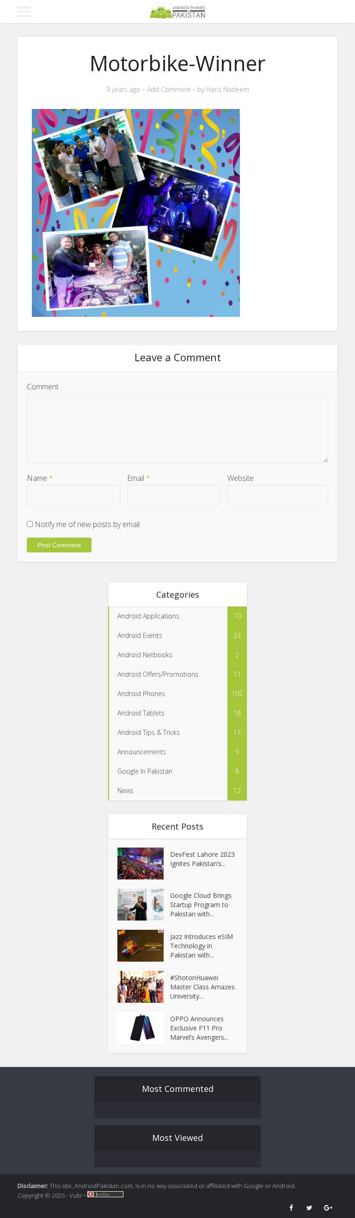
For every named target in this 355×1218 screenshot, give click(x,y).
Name (40, 478)
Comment (43, 387)
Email (138, 478)
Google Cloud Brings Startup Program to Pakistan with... (201, 904)
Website (240, 478)
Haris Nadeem (227, 89)
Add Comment (169, 89)
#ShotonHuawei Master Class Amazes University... (202, 986)
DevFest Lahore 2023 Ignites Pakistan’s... (202, 859)
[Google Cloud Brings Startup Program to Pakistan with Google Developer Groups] (143, 905)
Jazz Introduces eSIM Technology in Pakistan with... (201, 945)
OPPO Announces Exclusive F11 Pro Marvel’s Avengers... (199, 1028)
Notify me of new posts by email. (88, 524)
